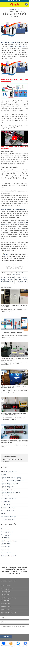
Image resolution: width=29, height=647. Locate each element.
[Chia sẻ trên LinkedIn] (21, 267)
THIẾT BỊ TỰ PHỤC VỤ (8, 511)
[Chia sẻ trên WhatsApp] (7, 267)
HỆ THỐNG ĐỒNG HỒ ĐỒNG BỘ (10, 493)
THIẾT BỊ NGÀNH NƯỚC (8, 508)
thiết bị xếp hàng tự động (17, 46)
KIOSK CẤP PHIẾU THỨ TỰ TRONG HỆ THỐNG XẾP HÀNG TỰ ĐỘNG (14, 306)
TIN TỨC (3, 514)
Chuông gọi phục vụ (7, 532)
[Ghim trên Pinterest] (18, 267)
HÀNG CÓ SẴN (5, 538)
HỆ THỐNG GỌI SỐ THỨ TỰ (9, 484)
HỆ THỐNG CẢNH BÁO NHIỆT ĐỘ (11, 478)
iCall (7, 254)
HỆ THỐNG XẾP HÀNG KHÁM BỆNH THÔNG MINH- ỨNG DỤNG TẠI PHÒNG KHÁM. (13, 414)
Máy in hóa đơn (5, 547)
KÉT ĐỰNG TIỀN (6, 544)
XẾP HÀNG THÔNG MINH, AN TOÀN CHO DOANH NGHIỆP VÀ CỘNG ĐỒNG (13, 386)
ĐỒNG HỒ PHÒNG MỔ (7, 520)
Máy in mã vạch (5, 550)
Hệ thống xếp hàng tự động (9, 541)
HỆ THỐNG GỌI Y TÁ (7, 487)
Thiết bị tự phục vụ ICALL (8, 556)
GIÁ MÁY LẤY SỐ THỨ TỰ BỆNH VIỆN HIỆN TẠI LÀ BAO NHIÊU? (7, 280)
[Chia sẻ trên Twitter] (13, 267)
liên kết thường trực (16, 274)
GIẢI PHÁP (4, 475)
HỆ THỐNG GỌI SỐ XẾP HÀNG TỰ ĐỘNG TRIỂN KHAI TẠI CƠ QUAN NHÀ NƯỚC (14, 359)
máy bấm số (5, 224)
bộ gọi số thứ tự (23, 222)
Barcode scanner (6, 529)
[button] (2, 4)
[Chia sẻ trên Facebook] (10, 267)
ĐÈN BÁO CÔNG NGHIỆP (8, 517)
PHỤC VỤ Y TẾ (5, 505)
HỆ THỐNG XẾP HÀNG (15, 9)
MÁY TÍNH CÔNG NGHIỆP (8, 499)
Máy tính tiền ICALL (7, 553)
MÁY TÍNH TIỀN (5, 502)
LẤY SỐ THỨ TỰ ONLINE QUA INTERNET (11, 332)
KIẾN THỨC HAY (6, 496)
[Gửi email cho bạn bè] (16, 267)
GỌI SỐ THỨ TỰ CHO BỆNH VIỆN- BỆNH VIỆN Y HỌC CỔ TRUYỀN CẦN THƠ (14, 441)
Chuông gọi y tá (6, 535)
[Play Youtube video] (14, 138)
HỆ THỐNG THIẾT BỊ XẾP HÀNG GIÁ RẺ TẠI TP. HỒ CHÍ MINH (21, 280)
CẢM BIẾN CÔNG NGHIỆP (8, 472)
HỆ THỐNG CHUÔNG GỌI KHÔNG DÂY (12, 481)
